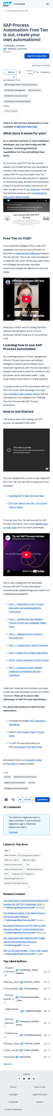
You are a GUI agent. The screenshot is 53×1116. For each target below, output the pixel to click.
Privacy (13, 1087)
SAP (29, 747)
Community (19, 4)
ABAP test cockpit (11, 860)
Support (39, 1102)
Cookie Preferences (13, 1109)
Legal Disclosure (39, 1094)
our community (33, 189)
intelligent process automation (15, 788)
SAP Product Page (26, 732)
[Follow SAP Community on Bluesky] (24, 1079)
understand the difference (27, 253)
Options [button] (25, 61)
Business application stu (13, 879)
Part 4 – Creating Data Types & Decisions (28, 645)
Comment (13, 832)
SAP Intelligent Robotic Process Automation (20, 85)
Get (16, 747)
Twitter (38, 760)
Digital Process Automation (14, 783)
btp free (7, 777)
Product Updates (11, 111)
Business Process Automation (25, 777)
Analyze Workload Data (13, 869)
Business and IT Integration (23, 874)
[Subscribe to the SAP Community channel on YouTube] (29, 1079)
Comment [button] (42, 799)
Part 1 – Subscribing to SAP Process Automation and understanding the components (26, 608)
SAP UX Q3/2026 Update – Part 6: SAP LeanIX (25, 951)
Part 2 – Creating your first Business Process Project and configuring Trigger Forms (27, 623)
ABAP (6, 851)
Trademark (13, 1102)
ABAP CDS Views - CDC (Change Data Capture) (21, 855)
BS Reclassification (34, 869)
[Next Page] (28, 887)
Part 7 (12, 668)
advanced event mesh (12, 865)
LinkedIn (31, 760)
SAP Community (34, 90)
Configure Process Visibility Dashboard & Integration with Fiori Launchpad (25, 671)
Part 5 (12, 653)
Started (21, 747)
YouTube (11, 764)
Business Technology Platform (15, 883)
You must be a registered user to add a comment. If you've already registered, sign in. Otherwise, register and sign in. (24, 822)
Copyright (13, 1094)
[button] (14, 76)
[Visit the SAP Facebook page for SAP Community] (19, 1079)
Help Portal (36, 747)
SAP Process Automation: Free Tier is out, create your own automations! (25, 32)
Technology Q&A (13, 945)
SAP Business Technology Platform (17, 101)
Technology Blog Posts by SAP (17, 11)
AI (27, 865)
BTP (5, 874)
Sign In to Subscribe (36, 56)
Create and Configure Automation (32, 653)
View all (7, 1064)
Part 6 (12, 660)
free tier (31, 783)
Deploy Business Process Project (32, 660)
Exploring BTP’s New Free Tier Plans (26, 496)
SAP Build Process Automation (15, 96)
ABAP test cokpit (29, 860)
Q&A (11, 724)
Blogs (17, 724)
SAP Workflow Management (14, 90)
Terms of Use (39, 1087)
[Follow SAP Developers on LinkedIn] (34, 1079)
